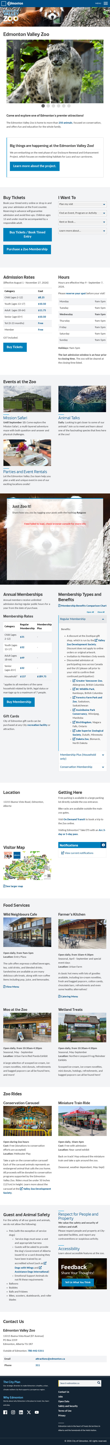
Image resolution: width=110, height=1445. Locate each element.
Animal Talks (69, 417)
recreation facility (37, 725)
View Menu (12, 987)
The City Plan (11, 1382)
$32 (22, 647)
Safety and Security (68, 1406)
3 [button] (53, 106)
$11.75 (42, 310)
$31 (22, 637)
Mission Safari (15, 417)
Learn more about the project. (34, 166)
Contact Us (63, 1392)
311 (38, 1365)
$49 (22, 658)
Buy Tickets (15, 347)
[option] (55, 71)
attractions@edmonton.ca (50, 1359)
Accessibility (69, 1248)
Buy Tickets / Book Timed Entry (27, 234)
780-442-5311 (36, 1351)
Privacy (61, 1415)
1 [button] (43, 106)
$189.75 (41, 676)
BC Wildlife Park (85, 689)
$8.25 (41, 297)
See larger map (14, 886)
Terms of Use (64, 1411)
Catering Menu (69, 996)
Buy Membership (19, 702)
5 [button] (63, 106)
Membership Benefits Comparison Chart (84, 606)
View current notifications (79, 853)
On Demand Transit (74, 819)
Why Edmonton (13, 1397)
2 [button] (48, 106)
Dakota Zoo (82, 739)
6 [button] (69, 106)
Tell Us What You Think (78, 1282)
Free (40, 323)
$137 (23, 676)
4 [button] (58, 106)
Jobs (60, 1397)
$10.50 (42, 304)
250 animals (65, 123)
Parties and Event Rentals (25, 471)
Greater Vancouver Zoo (89, 681)
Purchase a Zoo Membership (27, 249)
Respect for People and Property (78, 1216)
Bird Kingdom (83, 722)
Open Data (63, 1401)
